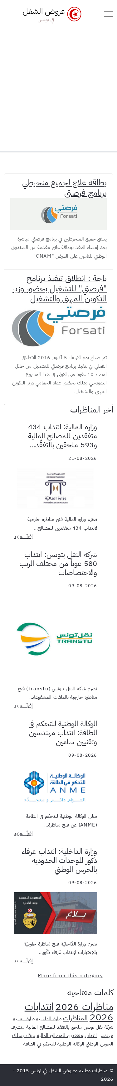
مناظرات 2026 (84, 1006)
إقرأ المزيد (23, 536)
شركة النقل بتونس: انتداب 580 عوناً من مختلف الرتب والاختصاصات (58, 563)
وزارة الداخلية (48, 1018)
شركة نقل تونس (98, 1027)
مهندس (106, 1035)
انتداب (91, 1035)
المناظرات (75, 1018)
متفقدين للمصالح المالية (60, 1035)
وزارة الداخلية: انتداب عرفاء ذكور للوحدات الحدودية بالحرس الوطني (59, 860)
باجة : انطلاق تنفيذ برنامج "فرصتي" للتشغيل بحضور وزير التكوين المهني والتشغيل (59, 288)
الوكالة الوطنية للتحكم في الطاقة (53, 1044)
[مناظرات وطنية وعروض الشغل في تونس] (50, 14)
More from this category (70, 975)
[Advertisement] (58, 85)
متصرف (18, 1027)
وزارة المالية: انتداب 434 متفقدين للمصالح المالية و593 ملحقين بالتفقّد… (62, 435)
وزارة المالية (24, 1018)
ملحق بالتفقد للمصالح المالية (54, 1027)
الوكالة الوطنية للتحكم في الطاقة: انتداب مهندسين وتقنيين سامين (62, 732)
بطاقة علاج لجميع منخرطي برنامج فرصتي (64, 187)
